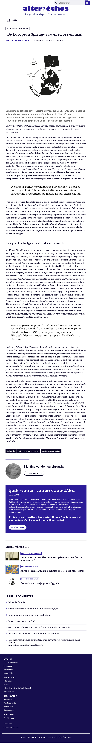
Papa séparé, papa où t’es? (21, 621)
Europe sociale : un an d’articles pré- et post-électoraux (52, 571)
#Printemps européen (51, 451)
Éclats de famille (16, 602)
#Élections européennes (28, 451)
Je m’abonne (17, 527)
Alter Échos (8, 681)
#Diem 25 (11, 451)
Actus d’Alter (9, 673)
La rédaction (8, 666)
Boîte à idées (8, 669)
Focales (6, 684)
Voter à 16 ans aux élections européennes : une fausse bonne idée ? (51, 558)
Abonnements (9, 699)
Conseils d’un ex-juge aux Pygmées (40, 583)
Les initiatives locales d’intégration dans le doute (33, 633)
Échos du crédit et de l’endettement (17, 688)
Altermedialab (9, 692)
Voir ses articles (34, 473)
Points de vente (10, 703)
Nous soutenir (9, 710)
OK (87, 3)
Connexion (8, 724)
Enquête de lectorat (11, 727)
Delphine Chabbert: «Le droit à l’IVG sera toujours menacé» (39, 627)
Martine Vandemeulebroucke (19, 40)
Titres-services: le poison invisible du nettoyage (33, 609)
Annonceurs (8, 706)
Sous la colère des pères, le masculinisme (29, 615)
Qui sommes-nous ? (11, 662)
